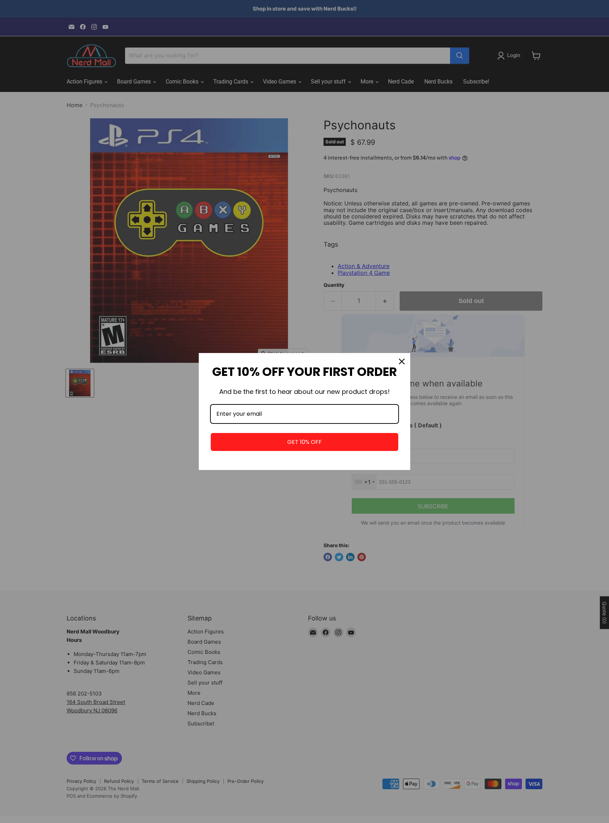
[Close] (401, 361)
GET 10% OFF (304, 442)
